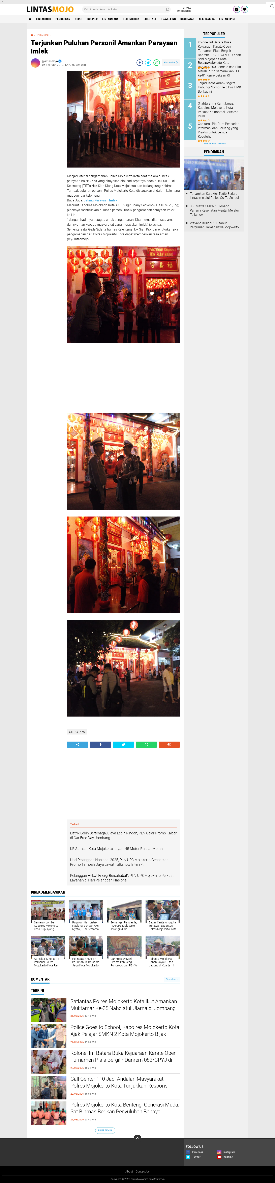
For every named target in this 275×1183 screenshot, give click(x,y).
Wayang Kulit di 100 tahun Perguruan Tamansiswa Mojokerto (214, 225)
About (129, 1171)
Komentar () (171, 62)
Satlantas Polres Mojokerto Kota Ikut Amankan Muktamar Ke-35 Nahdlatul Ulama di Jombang (123, 1004)
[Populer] (244, 9)
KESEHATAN (187, 19)
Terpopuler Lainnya (214, 143)
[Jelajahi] (270, 5)
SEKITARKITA (207, 19)
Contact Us (143, 1171)
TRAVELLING (168, 19)
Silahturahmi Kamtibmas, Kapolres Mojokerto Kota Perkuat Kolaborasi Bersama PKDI (218, 110)
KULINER (92, 19)
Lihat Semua (105, 1130)
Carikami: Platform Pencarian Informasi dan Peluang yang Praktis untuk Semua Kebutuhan (218, 130)
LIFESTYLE (150, 19)
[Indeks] (237, 9)
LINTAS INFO (43, 19)
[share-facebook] (139, 62)
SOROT (79, 19)
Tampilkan (171, 979)
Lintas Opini (227, 19)
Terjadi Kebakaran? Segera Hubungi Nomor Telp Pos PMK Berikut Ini (219, 87)
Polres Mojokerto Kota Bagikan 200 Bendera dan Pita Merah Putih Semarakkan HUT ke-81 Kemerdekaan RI (219, 69)
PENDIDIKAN (63, 19)
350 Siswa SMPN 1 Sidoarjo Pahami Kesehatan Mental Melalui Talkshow (214, 210)
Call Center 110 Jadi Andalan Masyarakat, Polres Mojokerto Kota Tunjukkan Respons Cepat (118, 1086)
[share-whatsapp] (156, 62)
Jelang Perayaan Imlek (100, 200)
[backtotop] (137, 1139)
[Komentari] (169, 745)
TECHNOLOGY (131, 19)
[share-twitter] (148, 62)
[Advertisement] (47, 131)
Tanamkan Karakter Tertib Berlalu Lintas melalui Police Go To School (214, 196)
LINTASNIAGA (110, 19)
